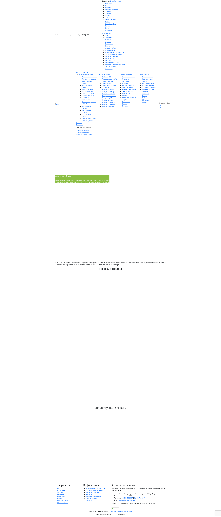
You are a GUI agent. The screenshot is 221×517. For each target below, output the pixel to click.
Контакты (79, 125)
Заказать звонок (85, 128)
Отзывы (79, 123)
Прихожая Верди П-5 (67, 472)
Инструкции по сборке (93, 497)
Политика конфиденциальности (121, 511)
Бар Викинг (61, 332)
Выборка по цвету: (118, 191)
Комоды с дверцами (108, 102)
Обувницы (105, 87)
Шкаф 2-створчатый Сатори (71, 325)
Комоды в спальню (108, 94)
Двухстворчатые (127, 93)
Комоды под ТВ (107, 98)
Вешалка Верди (64, 452)
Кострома (108, 13)
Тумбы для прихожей (109, 85)
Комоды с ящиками (108, 104)
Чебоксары (108, 30)
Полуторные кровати (89, 79)
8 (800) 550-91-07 (83, 130)
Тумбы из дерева (104, 74)
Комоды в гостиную (108, 92)
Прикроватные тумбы (109, 79)
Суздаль (107, 26)
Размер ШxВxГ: (117, 182)
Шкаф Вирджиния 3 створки (71, 307)
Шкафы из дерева (112, 159)
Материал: (143, 182)
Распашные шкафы (128, 77)
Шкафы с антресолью (129, 98)
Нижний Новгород (111, 20)
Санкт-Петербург (116, 1)
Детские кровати (87, 89)
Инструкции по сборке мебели (115, 65)
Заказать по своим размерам (123, 262)
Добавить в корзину (119, 259)
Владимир (108, 3)
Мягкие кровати (87, 91)
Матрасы (85, 104)
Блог (106, 36)
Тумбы (144, 98)
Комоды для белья (108, 100)
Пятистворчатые (127, 87)
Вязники (107, 5)
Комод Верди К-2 (64, 434)
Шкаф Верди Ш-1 (65, 424)
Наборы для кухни (145, 74)
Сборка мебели (110, 50)
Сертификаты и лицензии (113, 54)
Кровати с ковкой (88, 93)
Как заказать (109, 44)
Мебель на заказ (110, 67)
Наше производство (112, 56)
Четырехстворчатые (129, 89)
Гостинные (125, 81)
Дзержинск (108, 7)
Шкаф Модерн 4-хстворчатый (72, 400)
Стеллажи (125, 106)
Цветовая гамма (110, 60)
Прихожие (145, 91)
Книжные (125, 83)
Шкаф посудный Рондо (68, 380)
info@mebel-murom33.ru (86, 134)
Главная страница (112, 151)
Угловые (125, 96)
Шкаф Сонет (62, 342)
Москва (107, 16)
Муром (107, 18)
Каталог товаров (82, 72)
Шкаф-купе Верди (65, 390)
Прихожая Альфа (65, 352)
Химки (107, 28)
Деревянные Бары (148, 89)
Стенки (124, 104)
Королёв (108, 11)
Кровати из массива (86, 74)
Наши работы (109, 58)
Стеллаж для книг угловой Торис (74, 370)
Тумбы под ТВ (106, 77)
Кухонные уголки (147, 77)
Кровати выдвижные (89, 102)
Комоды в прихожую (109, 96)
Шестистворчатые (128, 85)
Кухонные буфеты (148, 85)
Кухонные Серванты (148, 87)
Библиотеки (126, 79)
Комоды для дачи (108, 106)
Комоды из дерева (108, 89)
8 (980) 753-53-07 (83, 132)
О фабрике (108, 38)
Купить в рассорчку (119, 265)
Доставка (108, 40)
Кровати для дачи (88, 96)
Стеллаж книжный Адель (69, 317)
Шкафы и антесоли (125, 74)
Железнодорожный (111, 9)
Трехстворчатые (127, 91)
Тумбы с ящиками (108, 81)
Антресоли (125, 100)
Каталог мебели (112, 155)
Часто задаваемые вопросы (114, 52)
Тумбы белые (106, 83)
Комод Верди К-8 (64, 480)
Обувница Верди (65, 462)
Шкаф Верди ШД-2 (65, 488)
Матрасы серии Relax (89, 119)
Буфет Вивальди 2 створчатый (72, 360)
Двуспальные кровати (89, 77)
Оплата (107, 46)
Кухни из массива (148, 83)
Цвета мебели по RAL (112, 63)
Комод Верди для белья (69, 444)
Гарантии (108, 42)
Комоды (144, 96)
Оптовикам (108, 69)
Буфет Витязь (62, 410)
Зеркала (144, 102)
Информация (106, 33)
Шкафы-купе (126, 102)
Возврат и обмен (110, 48)
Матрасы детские (88, 121)
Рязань (107, 22)
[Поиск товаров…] (160, 101)
